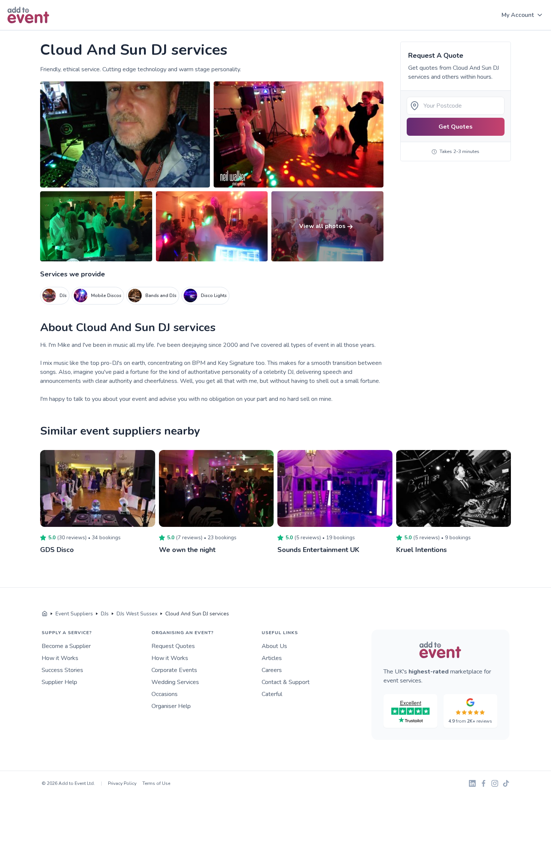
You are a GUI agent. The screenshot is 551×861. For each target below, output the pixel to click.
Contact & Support (286, 682)
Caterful (272, 694)
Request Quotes (173, 646)
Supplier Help (59, 682)
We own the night (187, 549)
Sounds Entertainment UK (318, 549)
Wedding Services (175, 682)
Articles (272, 658)
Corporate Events (174, 670)
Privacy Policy (122, 783)
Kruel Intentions (421, 549)
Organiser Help (171, 706)
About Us (274, 646)
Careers (272, 670)
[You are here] (45, 613)
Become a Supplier (66, 646)
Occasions (164, 694)
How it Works (60, 658)
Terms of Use (156, 783)
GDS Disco (57, 549)
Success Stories (62, 670)
